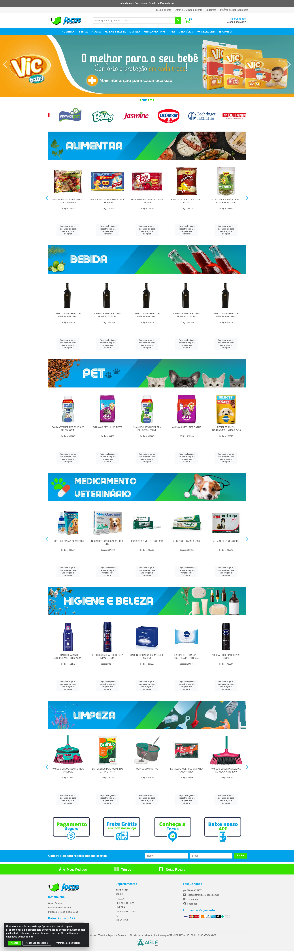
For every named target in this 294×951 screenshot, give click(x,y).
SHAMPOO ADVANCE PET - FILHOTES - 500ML (147, 429)
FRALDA (120, 898)
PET (118, 916)
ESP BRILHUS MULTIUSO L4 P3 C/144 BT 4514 (107, 770)
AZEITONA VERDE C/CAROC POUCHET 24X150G (226, 201)
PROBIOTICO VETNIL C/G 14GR (147, 541)
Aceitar (14, 943)
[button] (140, 100)
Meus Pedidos (76, 869)
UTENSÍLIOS (122, 920)
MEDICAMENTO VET (126, 911)
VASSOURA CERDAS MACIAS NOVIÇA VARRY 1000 (226, 770)
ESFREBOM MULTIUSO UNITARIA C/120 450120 (186, 770)
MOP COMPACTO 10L (147, 768)
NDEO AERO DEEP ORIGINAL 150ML (226, 656)
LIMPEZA (120, 907)
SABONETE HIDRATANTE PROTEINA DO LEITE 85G (186, 656)
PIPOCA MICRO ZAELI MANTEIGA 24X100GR (107, 201)
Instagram (192, 899)
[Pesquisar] (178, 20)
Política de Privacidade (59, 907)
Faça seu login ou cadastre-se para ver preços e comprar (68, 230)
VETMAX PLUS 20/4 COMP (226, 541)
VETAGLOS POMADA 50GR (186, 541)
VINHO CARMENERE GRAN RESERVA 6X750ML (68, 315)
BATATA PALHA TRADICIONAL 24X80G (186, 201)
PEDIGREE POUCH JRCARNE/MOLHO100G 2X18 (226, 429)
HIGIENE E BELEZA (125, 903)
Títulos (126, 869)
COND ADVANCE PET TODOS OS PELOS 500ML (68, 429)
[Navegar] (5, 64)
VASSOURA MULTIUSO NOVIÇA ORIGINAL (68, 770)
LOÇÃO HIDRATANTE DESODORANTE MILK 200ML (68, 656)
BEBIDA (119, 894)
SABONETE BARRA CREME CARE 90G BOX (147, 656)
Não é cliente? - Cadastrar (202, 10)
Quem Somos (55, 903)
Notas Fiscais (175, 869)
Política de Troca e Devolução (63, 912)
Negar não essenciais (37, 943)
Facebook (192, 903)
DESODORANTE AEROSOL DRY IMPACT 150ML (107, 656)
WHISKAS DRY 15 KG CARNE (186, 427)
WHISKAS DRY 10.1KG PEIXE (107, 427)
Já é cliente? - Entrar (170, 10)
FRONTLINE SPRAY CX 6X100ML (68, 541)
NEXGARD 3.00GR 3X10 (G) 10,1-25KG (107, 542)
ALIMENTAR (122, 890)
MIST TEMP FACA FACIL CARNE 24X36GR (147, 201)
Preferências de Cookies (67, 943)
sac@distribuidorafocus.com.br (203, 894)
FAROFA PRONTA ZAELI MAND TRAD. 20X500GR (68, 201)
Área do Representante (235, 10)
